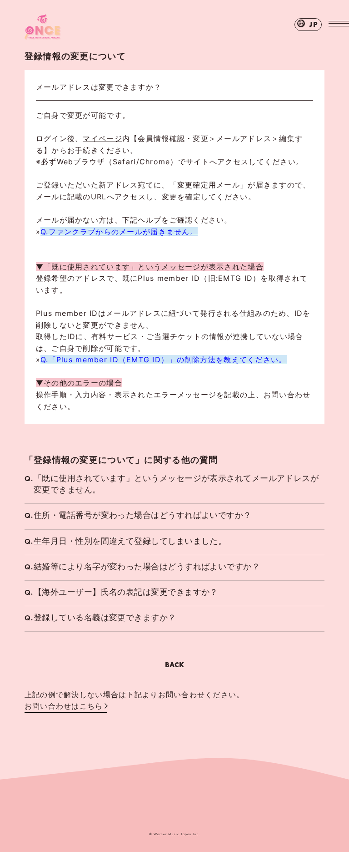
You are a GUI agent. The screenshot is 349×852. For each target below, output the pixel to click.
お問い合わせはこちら (64, 705)
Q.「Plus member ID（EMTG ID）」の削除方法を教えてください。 (163, 359)
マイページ (102, 138)
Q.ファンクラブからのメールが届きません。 (119, 231)
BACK (174, 664)
